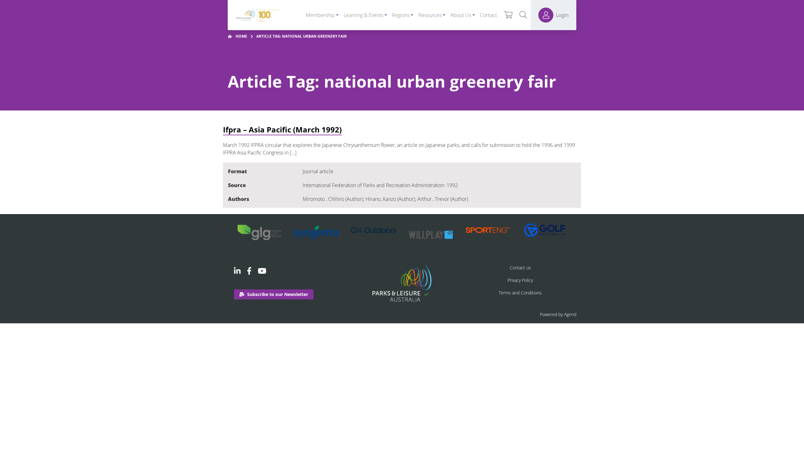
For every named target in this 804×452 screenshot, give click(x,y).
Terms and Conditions (520, 293)
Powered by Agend (558, 314)
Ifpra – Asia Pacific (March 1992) (282, 129)
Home (241, 36)
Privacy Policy (520, 280)
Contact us (520, 268)
